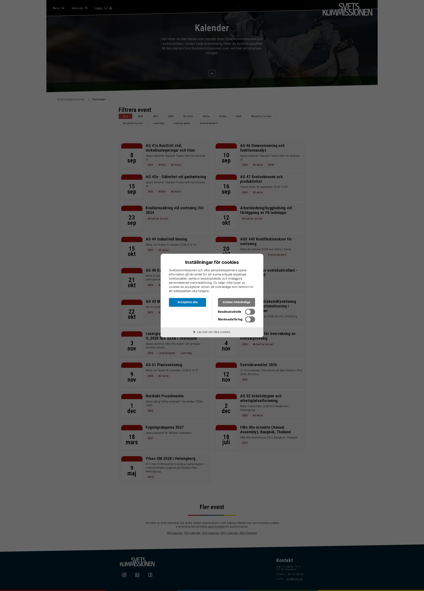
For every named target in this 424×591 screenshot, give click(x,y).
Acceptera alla (187, 302)
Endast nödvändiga (236, 302)
